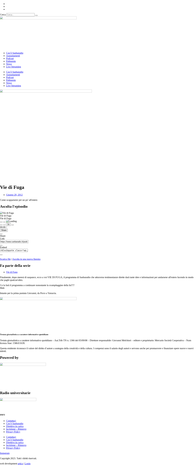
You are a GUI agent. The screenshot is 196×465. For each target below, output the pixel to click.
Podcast (10, 58)
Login (27, 463)
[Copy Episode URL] (1, 245)
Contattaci (11, 420)
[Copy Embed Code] (1, 254)
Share (3, 230)
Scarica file (5, 259)
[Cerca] (36, 15)
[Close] (1, 233)
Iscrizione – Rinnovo (16, 429)
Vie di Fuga (11, 272)
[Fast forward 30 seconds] (12, 224)
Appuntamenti (13, 55)
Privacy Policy (13, 431)
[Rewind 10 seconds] (4, 224)
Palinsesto (11, 61)
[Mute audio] (1, 224)
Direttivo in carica (14, 426)
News (9, 64)
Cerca (3, 14)
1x (8, 224)
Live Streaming (13, 66)
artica (20, 463)
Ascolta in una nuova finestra (26, 259)
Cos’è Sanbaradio (14, 53)
